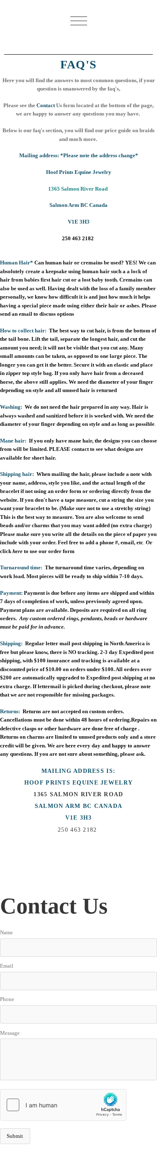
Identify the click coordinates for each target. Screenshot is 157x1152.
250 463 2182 (78, 238)
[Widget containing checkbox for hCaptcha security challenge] (63, 1105)
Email (6, 966)
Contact (45, 105)
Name (6, 933)
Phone (7, 999)
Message (10, 1033)
